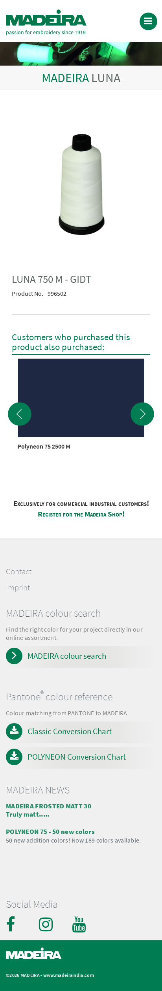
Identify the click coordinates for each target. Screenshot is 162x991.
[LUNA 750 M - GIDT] (81, 186)
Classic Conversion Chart (70, 731)
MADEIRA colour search (67, 655)
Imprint (18, 588)
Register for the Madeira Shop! (81, 513)
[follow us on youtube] (80, 924)
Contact (18, 571)
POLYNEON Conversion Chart (77, 756)
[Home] (46, 17)
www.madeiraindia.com (68, 975)
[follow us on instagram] (47, 924)
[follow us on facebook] (14, 924)
